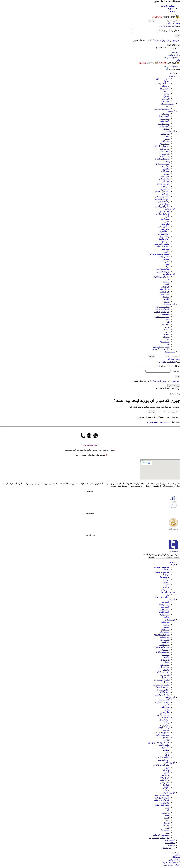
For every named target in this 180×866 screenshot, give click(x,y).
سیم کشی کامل (162, 246)
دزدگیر (166, 91)
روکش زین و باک (162, 108)
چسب (166, 329)
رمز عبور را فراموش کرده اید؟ (166, 40)
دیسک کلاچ (164, 204)
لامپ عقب (164, 121)
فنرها (167, 319)
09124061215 (165, 422)
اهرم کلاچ (165, 171)
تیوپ (167, 326)
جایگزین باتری (163, 226)
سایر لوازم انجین (162, 206)
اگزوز (167, 284)
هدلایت (166, 128)
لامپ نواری (164, 126)
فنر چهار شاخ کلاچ (161, 146)
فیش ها (166, 261)
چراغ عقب (164, 291)
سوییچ (166, 334)
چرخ (167, 279)
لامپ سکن (164, 118)
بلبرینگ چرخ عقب (161, 311)
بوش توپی (165, 314)
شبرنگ (166, 96)
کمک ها (166, 296)
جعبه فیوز (165, 229)
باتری (167, 216)
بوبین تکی (165, 219)
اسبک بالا (165, 166)
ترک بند (166, 281)
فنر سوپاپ (164, 148)
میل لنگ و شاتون (162, 159)
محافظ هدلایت (163, 269)
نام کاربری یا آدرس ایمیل (168, 30)
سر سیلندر (164, 133)
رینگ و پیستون (163, 201)
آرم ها (166, 81)
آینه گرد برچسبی (162, 83)
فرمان (166, 301)
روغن (167, 331)
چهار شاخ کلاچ (163, 184)
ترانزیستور (164, 224)
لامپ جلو (165, 113)
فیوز (167, 264)
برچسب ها (164, 88)
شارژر (166, 251)
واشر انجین (164, 161)
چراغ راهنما (164, 289)
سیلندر (166, 138)
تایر (168, 321)
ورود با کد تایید (173, 45)
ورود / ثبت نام (169, 847)
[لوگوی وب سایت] (166, 18)
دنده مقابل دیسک (162, 199)
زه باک (166, 93)
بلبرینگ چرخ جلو (162, 309)
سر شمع (165, 241)
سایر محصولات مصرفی (159, 349)
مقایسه (171, 845)
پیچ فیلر (166, 181)
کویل (167, 266)
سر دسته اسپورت (161, 78)
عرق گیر (165, 98)
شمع (167, 339)
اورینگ (166, 174)
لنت (167, 344)
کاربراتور (165, 324)
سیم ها (166, 337)
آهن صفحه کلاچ (162, 164)
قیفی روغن (164, 151)
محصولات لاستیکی (161, 347)
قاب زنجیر (164, 294)
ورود (177, 35)
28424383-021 (152, 422)
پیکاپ (166, 221)
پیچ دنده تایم (164, 179)
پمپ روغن (164, 176)
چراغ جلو (165, 286)
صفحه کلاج (164, 342)
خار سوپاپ (164, 186)
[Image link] (173, 508)
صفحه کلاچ (164, 143)
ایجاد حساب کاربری (167, 26)
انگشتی (166, 169)
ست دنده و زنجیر (162, 306)
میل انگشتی (164, 156)
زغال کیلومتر (163, 239)
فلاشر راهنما (164, 256)
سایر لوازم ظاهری (161, 276)
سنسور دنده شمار (161, 244)
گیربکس (165, 154)
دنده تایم (165, 194)
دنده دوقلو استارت (161, 196)
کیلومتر (166, 299)
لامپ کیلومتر (163, 123)
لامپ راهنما (164, 116)
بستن (177, 855)
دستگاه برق (164, 231)
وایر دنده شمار (163, 271)
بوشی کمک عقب (162, 316)
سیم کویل (165, 249)
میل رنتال (165, 101)
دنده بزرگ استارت (161, 191)
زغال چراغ (164, 236)
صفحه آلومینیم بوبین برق (158, 254)
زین (167, 106)
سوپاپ (166, 136)
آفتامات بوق (164, 211)
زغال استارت (163, 234)
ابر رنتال (165, 86)
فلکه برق (165, 259)
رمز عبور (175, 371)
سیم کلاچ (165, 141)
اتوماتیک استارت (162, 214)
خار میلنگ (165, 189)
